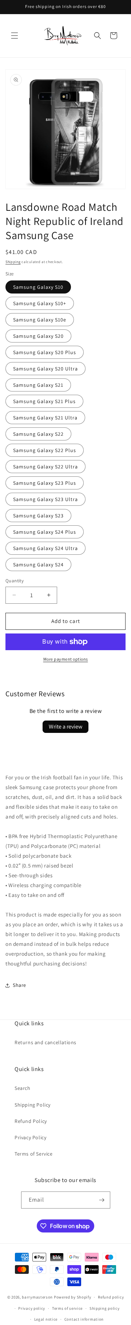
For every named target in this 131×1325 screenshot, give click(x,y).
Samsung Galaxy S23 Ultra (45, 499)
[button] (15, 36)
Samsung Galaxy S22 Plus (44, 450)
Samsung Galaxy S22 (38, 434)
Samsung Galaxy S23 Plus (44, 483)
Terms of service (67, 1308)
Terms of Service (34, 1153)
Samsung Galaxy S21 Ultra (45, 417)
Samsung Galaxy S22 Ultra (45, 466)
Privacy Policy (30, 1137)
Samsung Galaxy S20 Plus (44, 352)
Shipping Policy (33, 1105)
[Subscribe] (102, 1200)
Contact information (84, 1319)
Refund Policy (31, 1121)
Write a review (65, 726)
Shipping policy (105, 1308)
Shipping (13, 261)
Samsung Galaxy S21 (38, 385)
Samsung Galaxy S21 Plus (44, 401)
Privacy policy (31, 1308)
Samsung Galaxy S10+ (39, 303)
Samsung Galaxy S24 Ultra (45, 548)
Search (23, 1088)
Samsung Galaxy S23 (38, 515)
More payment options (65, 659)
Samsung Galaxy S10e (39, 319)
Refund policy (111, 1297)
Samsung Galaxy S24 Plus (44, 532)
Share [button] (19, 985)
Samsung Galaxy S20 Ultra (45, 368)
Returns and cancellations (45, 1042)
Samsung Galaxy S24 (38, 564)
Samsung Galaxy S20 (38, 336)
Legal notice (45, 1319)
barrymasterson (37, 1297)
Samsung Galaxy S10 (38, 287)
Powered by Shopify (72, 1297)
